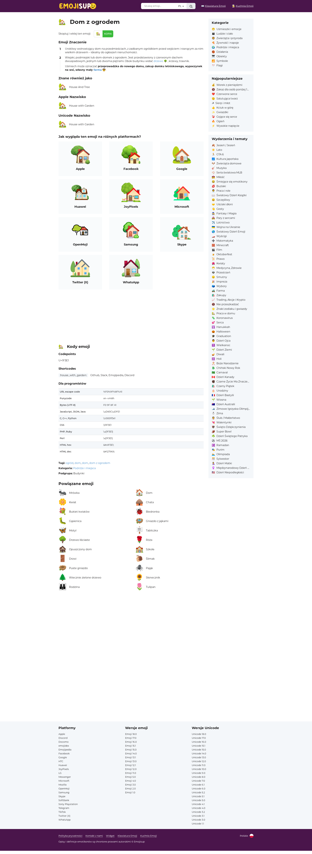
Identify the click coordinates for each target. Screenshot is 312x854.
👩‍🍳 (243, 5)
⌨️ (213, 5)
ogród (69, 463)
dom (78, 463)
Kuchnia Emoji (148, 835)
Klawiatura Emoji (127, 835)
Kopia (108, 33)
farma (98, 69)
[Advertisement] (131, 315)
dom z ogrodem (99, 463)
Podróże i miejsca (84, 468)
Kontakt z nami (94, 835)
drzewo (158, 61)
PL (180, 6)
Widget (110, 835)
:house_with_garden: (73, 375)
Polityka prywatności (70, 835)
